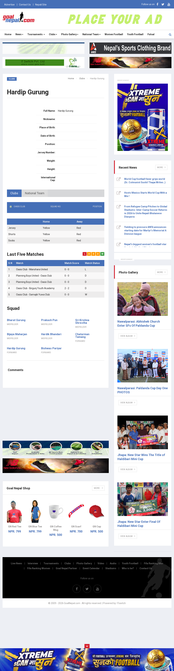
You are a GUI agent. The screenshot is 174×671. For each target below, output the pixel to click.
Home (8, 34)
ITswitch (121, 603)
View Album (126, 336)
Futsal (150, 34)
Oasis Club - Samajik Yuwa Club (33, 294)
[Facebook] (157, 4)
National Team (90, 34)
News (18, 34)
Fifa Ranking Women (38, 568)
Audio (113, 563)
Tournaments (35, 34)
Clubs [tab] (14, 193)
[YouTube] (168, 4)
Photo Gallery (69, 34)
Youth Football (135, 34)
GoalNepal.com (19, 19)
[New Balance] (56, 472)
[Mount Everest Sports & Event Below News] (56, 454)
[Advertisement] (55, 414)
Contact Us (25, 4)
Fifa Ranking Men (153, 563)
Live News (16, 563)
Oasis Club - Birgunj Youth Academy (35, 288)
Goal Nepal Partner (66, 568)
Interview (33, 563)
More (97, 488)
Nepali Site (41, 4)
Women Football (114, 34)
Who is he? (128, 568)
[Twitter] (163, 4)
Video (101, 563)
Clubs (52, 34)
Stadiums (110, 568)
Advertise (9, 4)
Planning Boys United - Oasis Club (34, 275)
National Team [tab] (34, 193)
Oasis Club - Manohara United (32, 269)
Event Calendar (91, 568)
